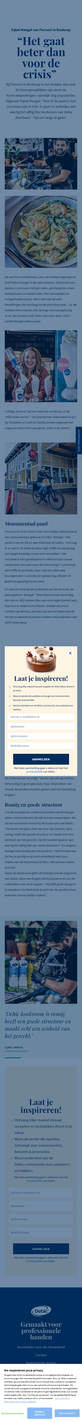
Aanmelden (41, 759)
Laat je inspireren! (41, 678)
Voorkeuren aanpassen (12, 1413)
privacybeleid (35, 771)
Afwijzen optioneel (39, 1413)
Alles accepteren (67, 1413)
